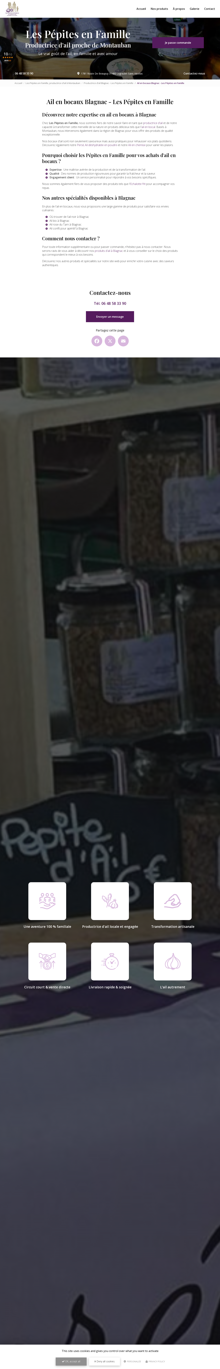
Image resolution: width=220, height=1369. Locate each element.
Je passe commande (178, 43)
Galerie (194, 9)
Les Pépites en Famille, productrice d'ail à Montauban (53, 83)
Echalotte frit (138, 184)
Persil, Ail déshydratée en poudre (97, 145)
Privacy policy (156, 1361)
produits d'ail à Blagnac (109, 251)
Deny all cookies (105, 1361)
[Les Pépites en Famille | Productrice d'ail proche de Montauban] (12, 9)
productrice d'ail (153, 123)
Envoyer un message (110, 317)
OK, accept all (72, 1361)
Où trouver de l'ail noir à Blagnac (69, 217)
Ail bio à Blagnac (59, 221)
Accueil (141, 9)
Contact (209, 9)
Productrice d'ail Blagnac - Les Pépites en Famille (108, 83)
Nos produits (159, 9)
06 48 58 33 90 (24, 73)
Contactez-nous (194, 73)
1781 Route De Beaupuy (112, 73)
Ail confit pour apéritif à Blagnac (69, 228)
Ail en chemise (137, 145)
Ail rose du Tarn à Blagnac (65, 224)
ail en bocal (148, 127)
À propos (179, 9)
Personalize (133, 1361)
